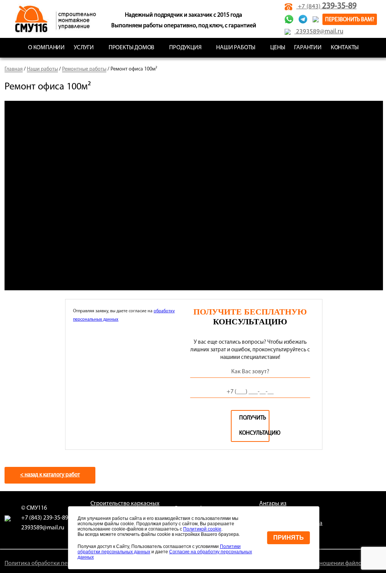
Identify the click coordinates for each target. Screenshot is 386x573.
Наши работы (42, 69)
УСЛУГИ (84, 48)
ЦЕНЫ (277, 48)
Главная (14, 69)
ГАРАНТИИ (307, 48)
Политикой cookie (202, 529)
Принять (288, 537)
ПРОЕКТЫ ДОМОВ (131, 48)
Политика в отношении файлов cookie (332, 563)
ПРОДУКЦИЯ (185, 48)
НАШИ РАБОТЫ (235, 48)
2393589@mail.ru (318, 31)
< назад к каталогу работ (50, 475)
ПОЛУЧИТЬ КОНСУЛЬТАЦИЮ (254, 425)
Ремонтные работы (84, 69)
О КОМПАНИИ (46, 48)
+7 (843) (326, 6)
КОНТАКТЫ (345, 48)
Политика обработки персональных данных (62, 563)
